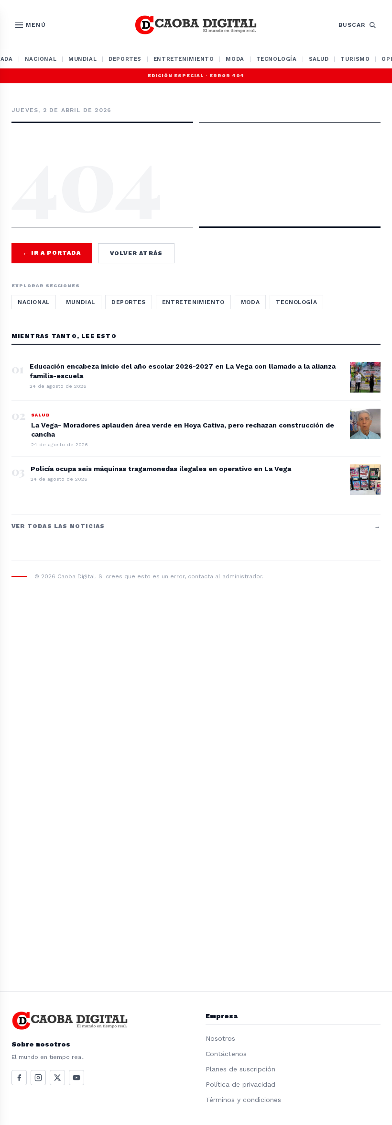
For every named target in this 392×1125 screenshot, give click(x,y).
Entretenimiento (183, 59)
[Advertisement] (196, 150)
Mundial (82, 59)
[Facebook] (19, 1077)
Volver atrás (136, 253)
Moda (235, 59)
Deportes (125, 59)
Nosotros (220, 1038)
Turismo (355, 59)
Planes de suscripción (240, 1069)
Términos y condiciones (243, 1099)
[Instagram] (38, 1077)
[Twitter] (57, 1077)
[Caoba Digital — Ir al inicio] (195, 25)
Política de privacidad (240, 1084)
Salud (319, 59)
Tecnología (276, 59)
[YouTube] (76, 1077)
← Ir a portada (52, 252)
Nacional (41, 59)
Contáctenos (226, 1054)
